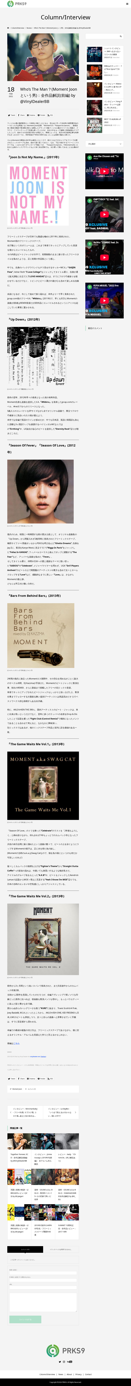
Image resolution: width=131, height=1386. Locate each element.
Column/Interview (47, 1374)
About (69, 1374)
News (60, 1374)
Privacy (78, 1374)
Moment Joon (17, 1089)
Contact (88, 1374)
